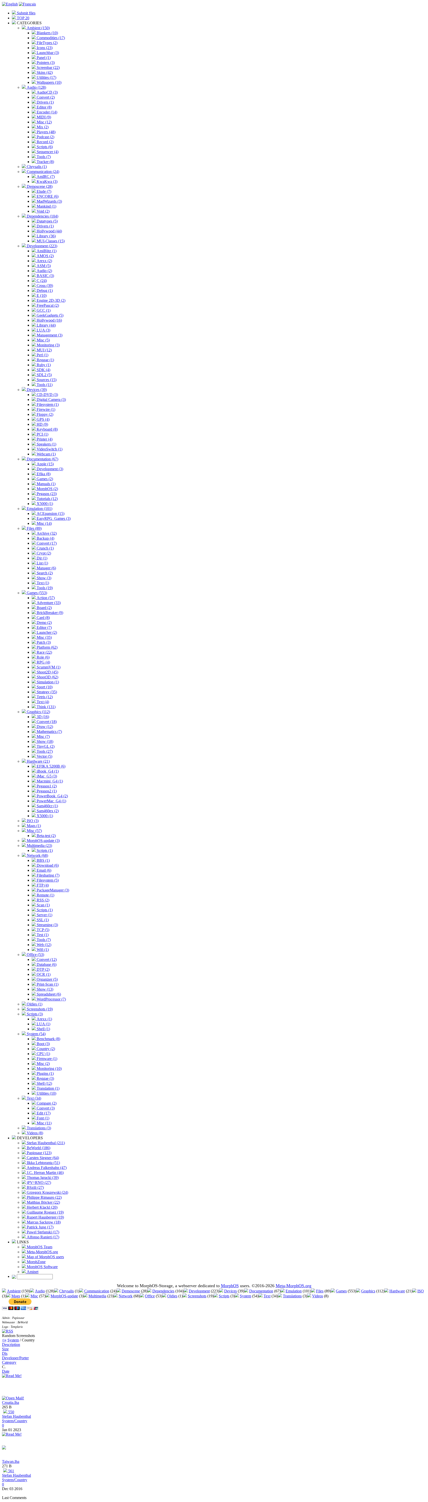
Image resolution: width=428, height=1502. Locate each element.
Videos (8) (34, 1133)
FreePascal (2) (47, 305)
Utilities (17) (46, 77)
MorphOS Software (42, 1267)
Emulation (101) (39, 508)
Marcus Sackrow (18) (43, 1222)
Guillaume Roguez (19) (45, 1212)
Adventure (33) (48, 603)
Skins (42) (44, 72)
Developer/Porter (15, 1358)
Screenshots (197, 1296)
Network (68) (37, 855)
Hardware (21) (38, 761)
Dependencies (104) (42, 216)
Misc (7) (43, 736)
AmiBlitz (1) (46, 251)
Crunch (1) (45, 548)
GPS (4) (43, 419)
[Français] (27, 4)
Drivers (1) (45, 102)
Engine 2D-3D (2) (50, 300)
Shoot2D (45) (47, 672)
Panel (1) (43, 58)
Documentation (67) (42, 459)
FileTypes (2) (46, 43)
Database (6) (46, 964)
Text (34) (33, 1098)
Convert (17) (46, 543)
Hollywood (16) (49, 320)
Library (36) (46, 236)
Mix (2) (42, 127)
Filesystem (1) (47, 404)
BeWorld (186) (38, 1148)
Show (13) (44, 989)
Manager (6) (46, 568)
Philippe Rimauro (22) (44, 1197)
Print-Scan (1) (47, 984)
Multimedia (97, 1296)
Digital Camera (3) (51, 399)
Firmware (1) (46, 1059)
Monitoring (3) (48, 345)
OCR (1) (43, 974)
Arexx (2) (44, 261)
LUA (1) (43, 1024)
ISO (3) (32, 821)
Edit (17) (43, 1113)
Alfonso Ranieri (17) (42, 1237)
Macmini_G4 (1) (49, 781)
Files (319, 1291)
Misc (34, 1296)
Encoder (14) (46, 112)
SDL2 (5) (44, 375)
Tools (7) (43, 157)
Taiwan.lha (10, 1461)
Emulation (294, 1291)
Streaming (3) (47, 925)
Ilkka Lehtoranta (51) (43, 1163)
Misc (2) (43, 1063)
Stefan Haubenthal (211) (45, 1143)
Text (267, 1296)
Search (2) (44, 573)
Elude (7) (43, 191)
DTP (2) (43, 969)
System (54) (36, 1034)
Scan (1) (43, 905)
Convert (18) (46, 722)
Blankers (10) (47, 33)
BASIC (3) (45, 276)
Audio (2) (44, 271)
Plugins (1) (45, 1073)
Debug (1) (44, 290)
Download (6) (47, 865)
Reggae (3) (45, 1078)
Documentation (261, 1291)
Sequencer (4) (47, 152)
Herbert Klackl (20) (41, 1207)
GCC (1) (43, 310)
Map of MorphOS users (45, 1257)
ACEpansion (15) (50, 513)
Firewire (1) (45, 409)
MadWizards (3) (49, 201)
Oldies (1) (34, 1004)
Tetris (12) (44, 697)
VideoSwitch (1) (49, 449)
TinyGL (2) (45, 746)
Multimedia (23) (39, 845)
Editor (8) (44, 107)
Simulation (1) (47, 682)
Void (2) (43, 211)
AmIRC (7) (45, 176)
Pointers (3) (45, 62)
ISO (420, 1291)
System (245, 1296)
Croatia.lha (10, 1402)
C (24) (41, 280)
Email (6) (43, 870)
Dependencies (163, 1291)
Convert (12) (46, 959)
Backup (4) (45, 538)
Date (5, 1371)
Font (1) (42, 1118)
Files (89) (34, 528)
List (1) (42, 563)
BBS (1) (43, 860)
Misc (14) (44, 523)
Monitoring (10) (49, 1068)
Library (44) (46, 325)
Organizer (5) (47, 979)
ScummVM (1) (48, 667)
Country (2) (45, 1049)
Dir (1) (41, 558)
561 (10, 1471)
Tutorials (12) (47, 499)
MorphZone (36, 1262)
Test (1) (42, 935)
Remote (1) (45, 895)
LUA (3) (43, 330)
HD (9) (42, 424)
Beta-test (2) (46, 836)
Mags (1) (33, 826)
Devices (230, 1291)
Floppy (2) (44, 414)
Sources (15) (46, 380)
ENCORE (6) (47, 196)
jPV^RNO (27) (38, 1182)
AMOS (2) (45, 256)
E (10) (41, 295)
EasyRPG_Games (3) (53, 518)
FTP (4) (42, 885)
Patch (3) (43, 642)
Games (341, 1291)
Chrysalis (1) (36, 167)
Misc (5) (43, 340)
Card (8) (43, 617)
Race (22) (44, 652)
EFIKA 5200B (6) (50, 766)
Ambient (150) (38, 28)
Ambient (14, 1291)
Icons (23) (44, 48)
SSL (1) (42, 920)
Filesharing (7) (47, 875)
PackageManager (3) (52, 890)
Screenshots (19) (39, 1009)
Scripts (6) (44, 147)
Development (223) (41, 246)
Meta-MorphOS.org (42, 1252)
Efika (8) (43, 474)
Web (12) (43, 945)
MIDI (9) (43, 117)
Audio (40, 1291)
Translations (292, 1296)
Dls (4, 1353)
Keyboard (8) (47, 429)
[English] (10, 4)
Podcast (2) (45, 137)
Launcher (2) (46, 632)
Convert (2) (45, 97)
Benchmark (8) (48, 1039)
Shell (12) (44, 1083)
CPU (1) (43, 1054)
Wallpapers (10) (48, 82)
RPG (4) (43, 662)
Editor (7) (44, 627)
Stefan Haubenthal (16, 1416)
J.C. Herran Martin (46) (45, 1172)
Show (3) (43, 578)
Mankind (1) (46, 206)
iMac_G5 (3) (46, 776)
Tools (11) (44, 385)
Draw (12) (44, 726)
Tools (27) (44, 751)
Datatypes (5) (47, 221)
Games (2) (44, 479)
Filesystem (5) (47, 880)
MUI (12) (44, 350)
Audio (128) (36, 87)
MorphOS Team (39, 1247)
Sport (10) (44, 687)
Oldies (172, 1296)
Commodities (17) (50, 38)
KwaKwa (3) (46, 181)
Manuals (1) (45, 484)
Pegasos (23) (46, 494)
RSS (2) (42, 900)
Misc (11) (44, 1123)
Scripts (224, 1296)
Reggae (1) (45, 360)
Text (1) (42, 583)
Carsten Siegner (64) (42, 1158)
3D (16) (42, 717)
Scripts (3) (34, 1014)
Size (5, 1349)
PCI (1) (42, 434)
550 (10, 1412)
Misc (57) (34, 831)
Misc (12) (44, 122)
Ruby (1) (43, 365)
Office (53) (35, 954)
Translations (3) (38, 1128)
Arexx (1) (44, 1019)
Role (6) (43, 657)
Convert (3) (45, 1108)
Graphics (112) (38, 712)
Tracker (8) (45, 162)
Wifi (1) (42, 949)
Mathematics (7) (49, 731)
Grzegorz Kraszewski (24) (47, 1192)
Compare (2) (46, 1103)
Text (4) (42, 702)
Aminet (32, 1272)
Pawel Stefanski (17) (42, 1232)
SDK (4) (43, 370)
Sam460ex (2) (47, 811)
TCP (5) (42, 930)
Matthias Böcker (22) (43, 1202)
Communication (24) (42, 171)
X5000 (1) (44, 503)
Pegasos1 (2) (46, 786)
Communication (96, 1291)
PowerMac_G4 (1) (51, 801)
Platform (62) (46, 647)
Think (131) (45, 707)
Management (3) (49, 335)
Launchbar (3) (47, 53)
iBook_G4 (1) (47, 771)
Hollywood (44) (49, 231)
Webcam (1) (46, 454)
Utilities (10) (46, 1093)
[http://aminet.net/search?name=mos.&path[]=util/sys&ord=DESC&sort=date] (4, 1448)
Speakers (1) (46, 444)
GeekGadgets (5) (49, 315)
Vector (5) (44, 756)
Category (9, 1362)
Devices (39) (36, 390)
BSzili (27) (35, 1187)
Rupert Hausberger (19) (45, 1217)
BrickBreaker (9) (49, 613)
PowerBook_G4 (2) (52, 796)
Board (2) (44, 608)
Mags (15, 1296)
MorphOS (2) (47, 489)
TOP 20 (22, 18)
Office (150, 1296)
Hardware (397, 1291)
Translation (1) (47, 1088)
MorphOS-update (64, 1296)
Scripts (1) (44, 850)
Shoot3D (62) (47, 677)
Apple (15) (45, 464)
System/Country (14, 1421)
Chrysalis (66, 1291)
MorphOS (230, 1285)
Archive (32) (46, 533)
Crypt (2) (43, 553)
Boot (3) (43, 1044)
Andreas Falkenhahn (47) (46, 1168)
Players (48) (45, 132)
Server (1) (44, 915)
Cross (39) (44, 285)
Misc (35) (44, 637)
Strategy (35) (46, 692)
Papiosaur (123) (39, 1153)
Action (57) (45, 598)
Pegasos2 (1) (46, 791)
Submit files (25, 13)
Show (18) (44, 741)
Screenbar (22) (48, 67)
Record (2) (45, 142)
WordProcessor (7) (51, 999)
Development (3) (49, 469)
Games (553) (36, 593)
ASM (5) (43, 266)
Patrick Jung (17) (40, 1227)
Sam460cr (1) (47, 806)
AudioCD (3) (47, 92)
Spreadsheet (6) (48, 994)
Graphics (368, 1291)
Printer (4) (44, 439)
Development (199, 1291)
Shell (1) (43, 1029)
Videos (317, 1296)
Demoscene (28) (39, 186)
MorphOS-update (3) (43, 840)
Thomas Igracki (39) (42, 1177)
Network (126, 1296)
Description (11, 1344)
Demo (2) (44, 622)
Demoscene (131, 1291)
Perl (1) (42, 355)
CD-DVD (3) (47, 394)
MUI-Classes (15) (50, 241)
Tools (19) (44, 588)
